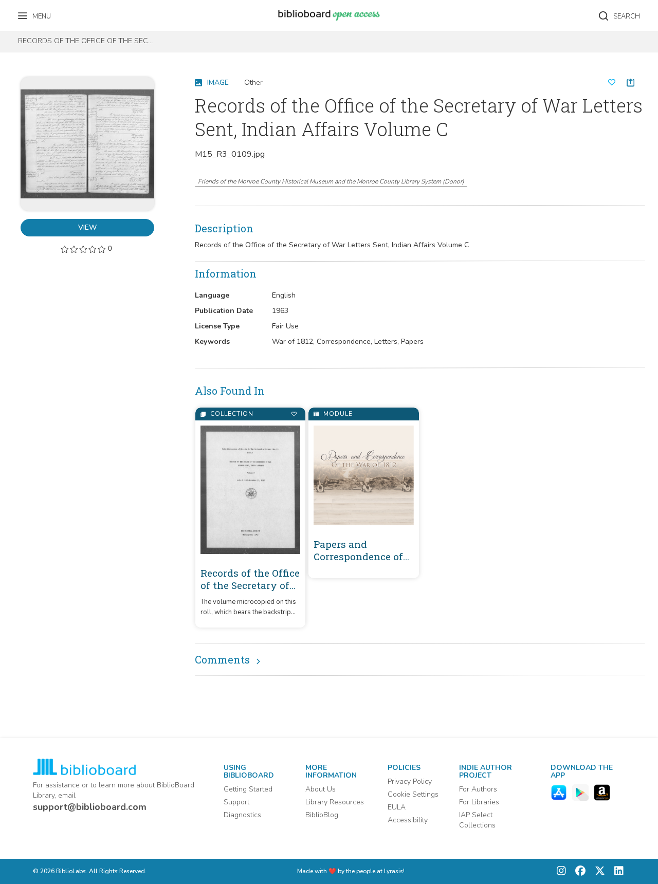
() (331, 181)
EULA (397, 807)
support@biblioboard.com (90, 807)
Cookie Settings (413, 794)
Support (236, 802)
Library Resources (334, 802)
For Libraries (479, 802)
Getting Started (248, 789)
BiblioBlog (321, 815)
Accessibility (408, 820)
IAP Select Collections (477, 820)
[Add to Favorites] (293, 414)
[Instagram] (561, 871)
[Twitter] (597, 871)
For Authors (478, 789)
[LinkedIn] (616, 871)
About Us (320, 789)
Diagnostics (242, 815)
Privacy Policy (410, 781)
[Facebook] (578, 871)
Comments (222, 659)
